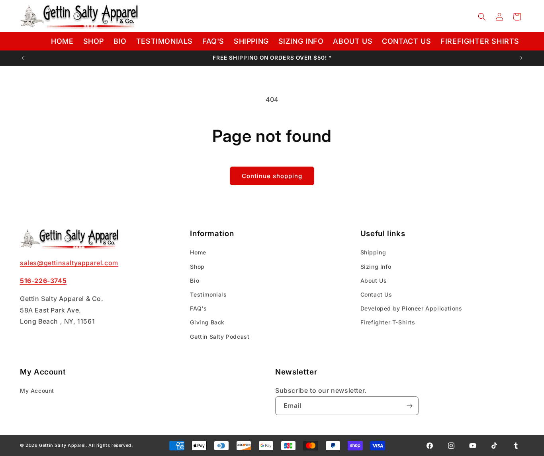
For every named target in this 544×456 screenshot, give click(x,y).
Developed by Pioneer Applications (411, 308)
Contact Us (376, 294)
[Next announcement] (521, 58)
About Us (373, 280)
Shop (197, 266)
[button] (482, 16)
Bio (194, 280)
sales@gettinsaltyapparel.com (69, 263)
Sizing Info (375, 266)
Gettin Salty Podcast (219, 336)
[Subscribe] (409, 405)
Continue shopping (272, 176)
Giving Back (207, 322)
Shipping (373, 252)
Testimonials (208, 294)
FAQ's (198, 308)
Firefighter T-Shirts (387, 322)
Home (198, 252)
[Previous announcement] (22, 58)
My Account (37, 390)
